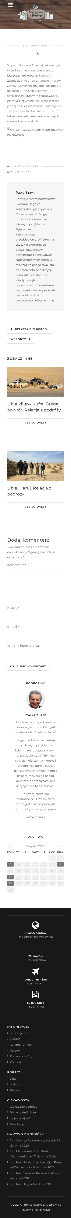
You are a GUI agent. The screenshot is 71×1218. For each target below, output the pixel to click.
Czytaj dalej (35, 422)
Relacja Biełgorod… (30, 329)
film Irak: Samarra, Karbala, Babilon (34, 1173)
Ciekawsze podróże (23, 1106)
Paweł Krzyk (20, 171)
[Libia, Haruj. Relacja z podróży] (35, 466)
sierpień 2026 (35, 846)
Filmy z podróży (21, 1056)
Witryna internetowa (23, 645)
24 (10, 883)
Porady (15, 1050)
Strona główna (20, 1033)
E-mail (13, 626)
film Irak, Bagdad (22, 1184)
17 (10, 877)
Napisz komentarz (25, 166)
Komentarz (16, 565)
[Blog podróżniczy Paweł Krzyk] (35, 20)
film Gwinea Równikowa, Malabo (33, 1140)
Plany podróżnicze (23, 1112)
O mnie (15, 1039)
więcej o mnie (44, 300)
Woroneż (19, 339)
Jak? (13, 1078)
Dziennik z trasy (21, 1044)
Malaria (15, 1084)
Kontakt (15, 1062)
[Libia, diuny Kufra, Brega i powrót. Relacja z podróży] (35, 382)
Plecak (14, 1090)
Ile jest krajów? (20, 1118)
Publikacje (17, 1124)
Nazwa (13, 607)
